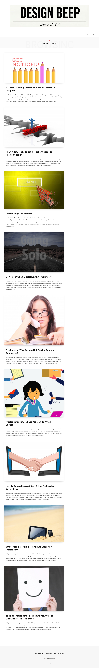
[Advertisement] (80, 76)
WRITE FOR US (34, 35)
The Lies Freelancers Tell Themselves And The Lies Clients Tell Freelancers (29, 617)
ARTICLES (7, 35)
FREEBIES (24, 35)
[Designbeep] (49, 16)
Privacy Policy (59, 654)
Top (50, 663)
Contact (49, 654)
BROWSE (15, 35)
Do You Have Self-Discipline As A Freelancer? (29, 276)
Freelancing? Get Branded (19, 213)
